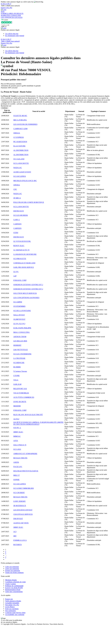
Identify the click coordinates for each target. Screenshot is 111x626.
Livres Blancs (10, 607)
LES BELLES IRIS (20, 341)
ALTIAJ (16, 419)
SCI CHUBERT (19, 493)
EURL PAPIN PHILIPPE (22, 328)
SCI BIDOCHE (18, 363)
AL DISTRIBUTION (20, 150)
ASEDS (16, 462)
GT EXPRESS (18, 137)
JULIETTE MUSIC (20, 116)
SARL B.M (17, 384)
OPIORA (16, 185)
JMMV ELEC (18, 432)
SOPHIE (16, 480)
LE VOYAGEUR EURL (22, 241)
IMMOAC (17, 436)
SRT (14, 536)
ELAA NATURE (19, 146)
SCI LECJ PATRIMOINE (22, 354)
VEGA (15, 380)
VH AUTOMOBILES (21, 393)
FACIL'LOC (17, 467)
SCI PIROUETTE (19, 259)
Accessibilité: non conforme (14, 614)
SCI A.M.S (17, 449)
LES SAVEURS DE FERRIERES (25, 124)
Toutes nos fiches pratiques (14, 572)
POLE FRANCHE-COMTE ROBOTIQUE (28, 202)
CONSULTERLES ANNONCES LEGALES (11, 16)
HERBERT (17, 345)
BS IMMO (17, 367)
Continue (4, 108)
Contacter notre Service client (15, 613)
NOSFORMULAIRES (7, 12)
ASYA (15, 441)
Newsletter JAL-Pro (12, 605)
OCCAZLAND (18, 159)
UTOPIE (16, 376)
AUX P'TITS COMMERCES (23, 397)
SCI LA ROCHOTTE (21, 163)
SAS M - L (17, 428)
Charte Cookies (10, 584)
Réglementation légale (12, 590)
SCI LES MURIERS (20, 215)
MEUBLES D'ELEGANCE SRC (25, 181)
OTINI (15, 233)
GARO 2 (16, 220)
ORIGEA (16, 133)
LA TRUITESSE (19, 358)
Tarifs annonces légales (13, 601)
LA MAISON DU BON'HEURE (25, 254)
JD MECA (17, 198)
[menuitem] (57, 34)
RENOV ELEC (18, 246)
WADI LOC (17, 168)
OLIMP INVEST (19, 319)
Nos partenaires (10, 611)
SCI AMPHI (17, 302)
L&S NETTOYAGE (20, 350)
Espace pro (9, 599)
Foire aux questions (12, 609)
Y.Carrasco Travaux (20, 371)
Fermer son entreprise (12, 571)
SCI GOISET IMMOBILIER (23, 488)
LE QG (16, 272)
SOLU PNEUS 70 (19, 445)
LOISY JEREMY (19, 501)
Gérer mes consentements (14, 592)
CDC (15, 189)
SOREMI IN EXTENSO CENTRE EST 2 (28, 285)
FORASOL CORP (19, 280)
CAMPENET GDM (20, 129)
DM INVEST (18, 519)
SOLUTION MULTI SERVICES (25, 293)
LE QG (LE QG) (19, 324)
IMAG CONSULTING (21, 332)
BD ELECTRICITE (20, 458)
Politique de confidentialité (14, 586)
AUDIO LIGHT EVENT (22, 172)
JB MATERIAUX (19, 506)
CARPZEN (17, 224)
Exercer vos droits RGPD (14, 588)
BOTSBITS (17, 545)
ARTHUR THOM (19, 337)
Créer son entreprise (12, 567)
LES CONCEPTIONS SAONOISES (26, 298)
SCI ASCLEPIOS (19, 176)
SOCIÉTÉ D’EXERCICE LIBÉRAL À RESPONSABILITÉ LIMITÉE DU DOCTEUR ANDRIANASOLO (38, 423)
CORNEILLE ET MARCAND (24, 263)
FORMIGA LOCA (20, 540)
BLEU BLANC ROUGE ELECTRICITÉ (28, 415)
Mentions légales (11, 580)
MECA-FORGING (20, 120)
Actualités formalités (12, 603)
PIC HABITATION (20, 142)
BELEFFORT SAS (20, 389)
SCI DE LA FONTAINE (22, 311)
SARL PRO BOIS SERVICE (23, 267)
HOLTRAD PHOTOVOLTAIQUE (25, 471)
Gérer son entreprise (12, 569)
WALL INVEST (19, 315)
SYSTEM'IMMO (19, 306)
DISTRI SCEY (18, 211)
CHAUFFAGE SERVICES (23, 514)
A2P (14, 276)
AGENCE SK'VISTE (21, 523)
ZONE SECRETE (19, 402)
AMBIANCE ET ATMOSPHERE (25, 454)
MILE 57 (16, 475)
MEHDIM (17, 406)
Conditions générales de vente (15, 582)
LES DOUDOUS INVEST (22, 510)
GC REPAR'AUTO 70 (21, 250)
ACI (14, 532)
